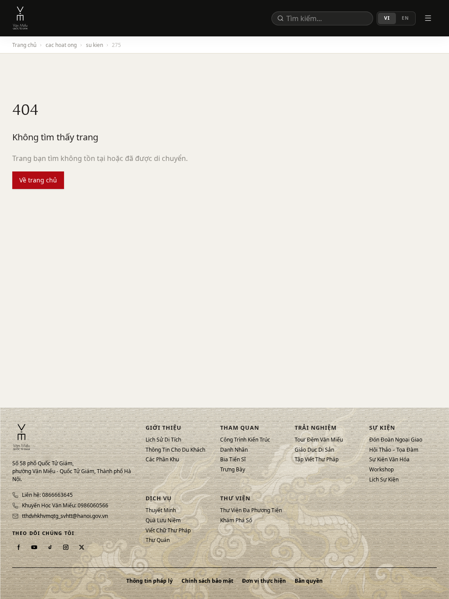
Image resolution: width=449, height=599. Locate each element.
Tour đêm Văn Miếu (319, 439)
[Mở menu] (428, 18)
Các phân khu (162, 459)
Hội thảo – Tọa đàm (393, 449)
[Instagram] (66, 547)
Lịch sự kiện (384, 479)
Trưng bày (232, 469)
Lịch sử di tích (163, 439)
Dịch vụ (159, 498)
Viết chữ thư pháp (168, 530)
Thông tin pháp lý (149, 581)
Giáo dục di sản (314, 449)
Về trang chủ (38, 180)
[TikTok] (50, 547)
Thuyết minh (161, 510)
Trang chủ (24, 44)
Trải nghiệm (316, 427)
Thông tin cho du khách (175, 449)
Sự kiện (382, 427)
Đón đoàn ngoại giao (395, 439)
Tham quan (239, 427)
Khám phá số (236, 520)
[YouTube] (34, 547)
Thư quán (158, 540)
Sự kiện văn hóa (389, 459)
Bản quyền (309, 581)
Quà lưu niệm (163, 520)
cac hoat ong (61, 44)
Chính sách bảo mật (207, 581)
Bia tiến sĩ (233, 459)
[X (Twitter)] (81, 547)
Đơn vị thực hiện (264, 581)
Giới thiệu (164, 427)
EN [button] (405, 17)
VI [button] (387, 17)
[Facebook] (18, 547)
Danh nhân (234, 449)
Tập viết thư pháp (317, 459)
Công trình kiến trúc (245, 439)
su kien (94, 44)
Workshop (381, 469)
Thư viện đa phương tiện (251, 510)
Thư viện (235, 498)
